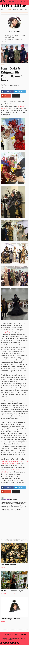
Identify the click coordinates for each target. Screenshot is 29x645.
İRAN (19, 85)
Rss (18, 643)
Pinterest (13, 643)
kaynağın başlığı (6, 332)
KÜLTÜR (9, 10)
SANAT (26, 10)
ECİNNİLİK (15, 10)
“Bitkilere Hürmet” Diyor (12, 591)
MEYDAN (3, 10)
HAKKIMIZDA (4, 638)
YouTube (8, 643)
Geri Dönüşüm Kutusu (10, 618)
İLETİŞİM (19, 1)
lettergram (23, 634)
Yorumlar (4, 639)
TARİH (21, 10)
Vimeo (11, 643)
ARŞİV (10, 638)
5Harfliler (3, 621)
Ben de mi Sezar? (8, 565)
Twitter (4, 1)
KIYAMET (7, 85)
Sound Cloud (15, 643)
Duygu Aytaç (14, 31)
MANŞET (12, 85)
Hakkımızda (12, 1)
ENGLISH (26, 1)
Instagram (6, 643)
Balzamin (3, 567)
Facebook (1, 1)
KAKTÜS (2, 85)
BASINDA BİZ (16, 638)
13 (15, 567)
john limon (3, 593)
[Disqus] (14, 517)
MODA (15, 85)
